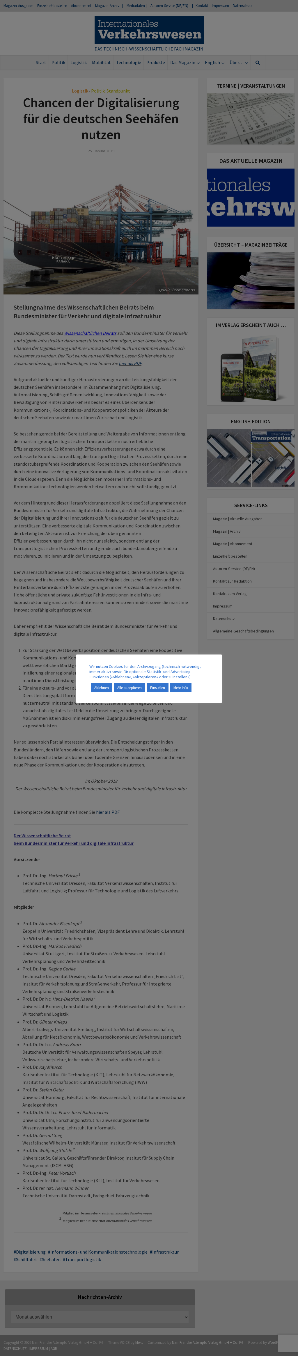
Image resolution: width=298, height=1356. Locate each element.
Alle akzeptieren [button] (129, 687)
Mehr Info (180, 687)
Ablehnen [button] (101, 687)
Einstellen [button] (157, 687)
